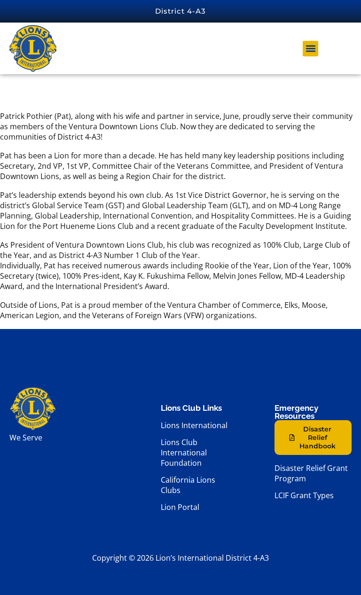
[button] (310, 48)
